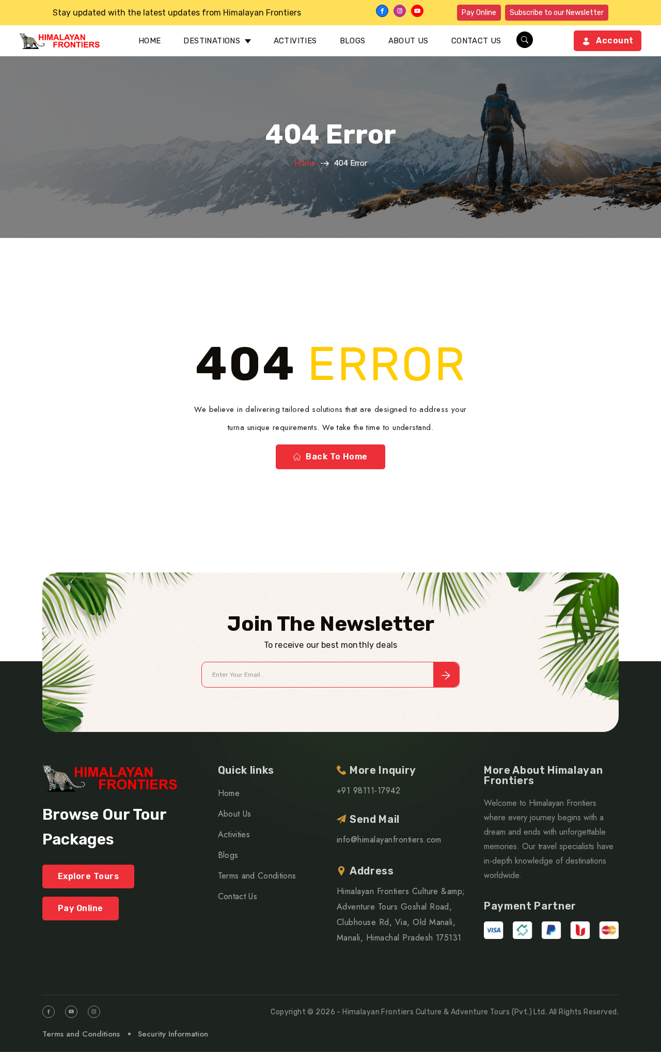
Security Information (173, 1034)
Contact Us (476, 40)
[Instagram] (400, 11)
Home (149, 40)
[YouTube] (417, 11)
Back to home (337, 456)
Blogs (353, 40)
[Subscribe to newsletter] (446, 674)
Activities (295, 40)
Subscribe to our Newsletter (557, 12)
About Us (408, 40)
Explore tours (88, 876)
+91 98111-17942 (368, 790)
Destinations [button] (212, 40)
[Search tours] (524, 39)
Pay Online (479, 12)
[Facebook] (382, 11)
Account (614, 40)
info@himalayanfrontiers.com (389, 840)
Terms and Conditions (257, 876)
